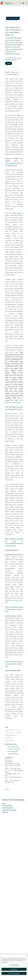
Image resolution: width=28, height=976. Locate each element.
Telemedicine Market (13, 753)
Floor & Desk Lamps (10, 732)
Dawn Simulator (9, 738)
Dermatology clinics (10, 740)
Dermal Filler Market (13, 751)
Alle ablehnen (14, 969)
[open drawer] (26, 3)
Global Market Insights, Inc (12, 59)
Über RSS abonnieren (7, 807)
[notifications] (23, 3)
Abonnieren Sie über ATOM (9, 810)
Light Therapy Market (10, 730)
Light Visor (18, 732)
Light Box (19, 730)
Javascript (5, 812)
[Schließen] (26, 956)
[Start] (7, 3)
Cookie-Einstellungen (14, 965)
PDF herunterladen (7, 805)
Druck (3, 803)
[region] (14, 965)
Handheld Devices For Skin (11, 735)
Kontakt (7, 789)
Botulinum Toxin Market (14, 749)
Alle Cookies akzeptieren (14, 973)
